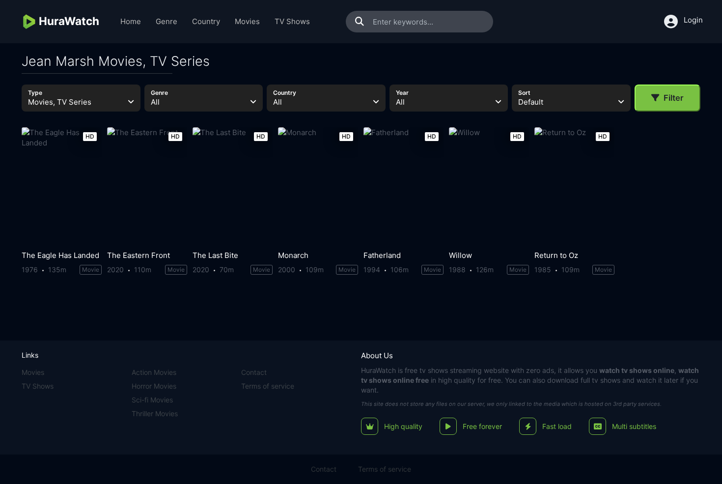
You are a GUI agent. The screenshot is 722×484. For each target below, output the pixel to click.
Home (130, 21)
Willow (460, 255)
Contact (254, 372)
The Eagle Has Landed (60, 255)
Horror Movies (154, 386)
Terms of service (267, 386)
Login (693, 20)
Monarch (293, 255)
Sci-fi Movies (152, 400)
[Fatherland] (403, 186)
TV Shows (292, 21)
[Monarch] (318, 186)
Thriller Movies (155, 413)
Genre (166, 21)
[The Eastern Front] (147, 186)
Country (206, 21)
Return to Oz (556, 255)
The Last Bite (215, 255)
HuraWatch (378, 370)
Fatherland (382, 255)
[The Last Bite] (233, 186)
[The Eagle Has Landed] (62, 186)
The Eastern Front (138, 255)
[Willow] (489, 186)
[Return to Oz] (574, 186)
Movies (247, 21)
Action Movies (154, 372)
